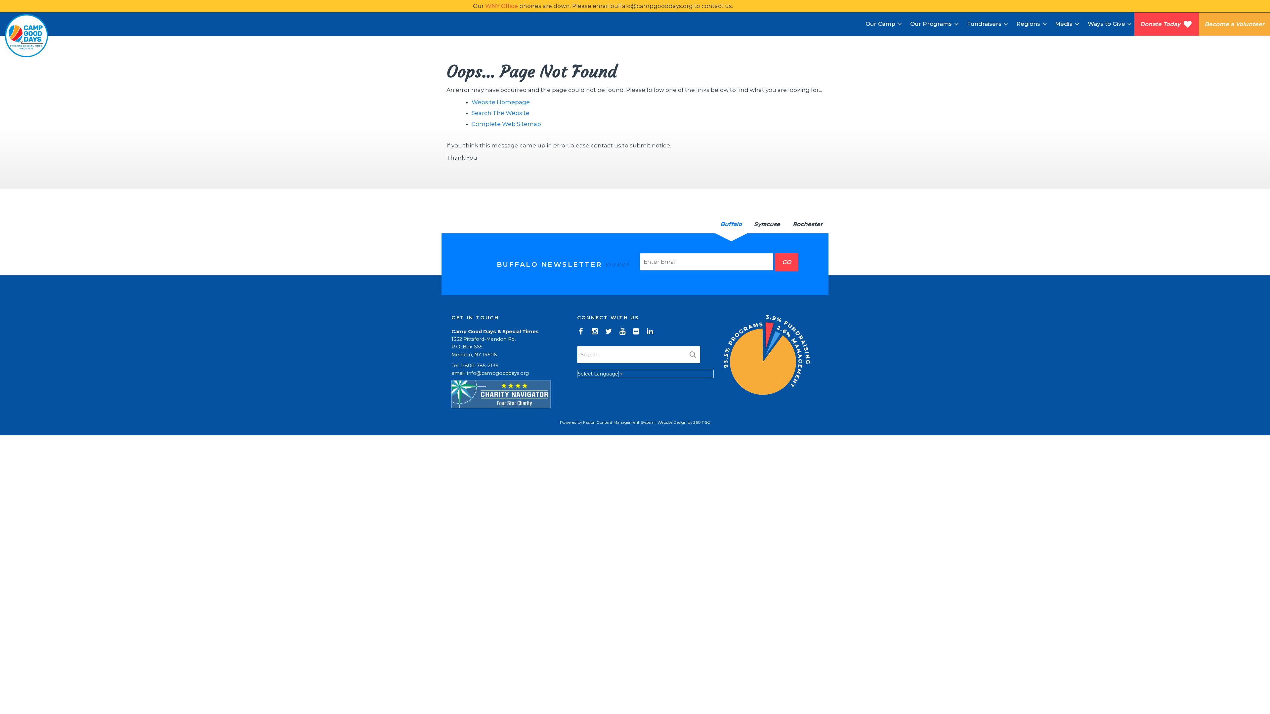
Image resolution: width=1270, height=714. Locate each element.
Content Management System (626, 422)
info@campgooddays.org (498, 373)
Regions (1028, 23)
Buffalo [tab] (731, 224)
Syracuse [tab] (767, 224)
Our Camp (880, 23)
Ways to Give (1106, 23)
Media (1064, 23)
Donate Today (1162, 24)
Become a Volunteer (1234, 24)
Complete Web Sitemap (507, 124)
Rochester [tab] (808, 224)
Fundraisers (984, 23)
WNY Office (501, 6)
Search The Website (500, 113)
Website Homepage (501, 102)
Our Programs (931, 23)
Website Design (672, 422)
